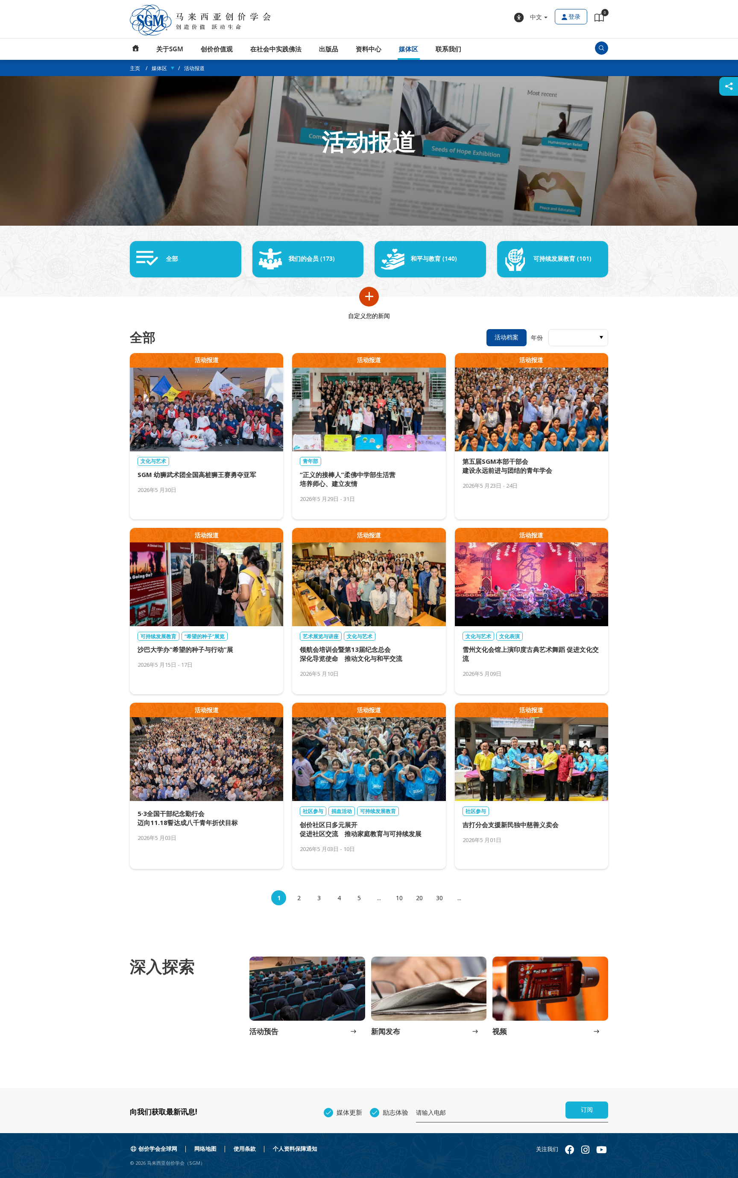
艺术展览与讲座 (321, 636)
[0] (599, 19)
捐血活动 (341, 811)
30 (439, 898)
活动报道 (194, 68)
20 (419, 898)
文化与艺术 (153, 461)
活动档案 (506, 337)
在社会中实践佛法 (276, 49)
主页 (136, 49)
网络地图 (205, 1149)
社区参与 (313, 811)
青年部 (310, 461)
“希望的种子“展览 (204, 636)
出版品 (328, 49)
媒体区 (408, 49)
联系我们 (448, 49)
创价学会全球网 (157, 1149)
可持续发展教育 (158, 636)
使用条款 (245, 1149)
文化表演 (509, 636)
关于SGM (169, 49)
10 (399, 898)
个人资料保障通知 (295, 1149)
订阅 (587, 1109)
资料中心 (368, 49)
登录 (574, 16)
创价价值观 (217, 49)
